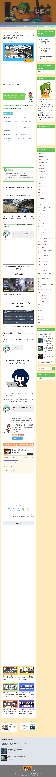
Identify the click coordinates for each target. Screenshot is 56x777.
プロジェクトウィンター (45, 261)
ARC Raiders (42, 162)
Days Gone (42, 177)
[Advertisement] (18, 73)
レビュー (41, 292)
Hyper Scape (42, 186)
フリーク (8, 467)
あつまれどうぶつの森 (45, 208)
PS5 (40, 189)
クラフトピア (42, 223)
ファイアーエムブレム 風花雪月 (46, 251)
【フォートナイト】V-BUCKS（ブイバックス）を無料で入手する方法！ (22, 26)
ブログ (40, 258)
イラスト (41, 217)
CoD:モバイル (26, 514)
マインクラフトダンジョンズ (45, 274)
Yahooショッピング (17, 438)
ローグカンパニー (43, 298)
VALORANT (42, 198)
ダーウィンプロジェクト (45, 241)
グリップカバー (11, 470)
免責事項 (41, 23)
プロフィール (42, 264)
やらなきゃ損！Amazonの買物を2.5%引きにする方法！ (46, 42)
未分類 (40, 310)
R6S (40, 195)
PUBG (40, 192)
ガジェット (26, 23)
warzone (41, 202)
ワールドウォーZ (43, 301)
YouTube (41, 205)
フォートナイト (43, 255)
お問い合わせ (34, 23)
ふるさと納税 (42, 211)
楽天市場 (21, 435)
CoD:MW (41, 171)
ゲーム (19, 23)
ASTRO (41, 165)
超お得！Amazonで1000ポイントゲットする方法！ (46, 50)
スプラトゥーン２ (43, 232)
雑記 (40, 323)
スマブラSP (42, 235)
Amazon (15, 435)
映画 (40, 307)
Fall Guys (41, 183)
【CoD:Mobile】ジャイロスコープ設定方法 (16, 175)
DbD (40, 180)
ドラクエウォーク (43, 247)
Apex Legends (43, 159)
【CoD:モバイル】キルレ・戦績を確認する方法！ (18, 134)
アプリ (19, 516)
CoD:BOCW (42, 168)
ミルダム (41, 281)
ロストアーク (42, 295)
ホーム (14, 23)
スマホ (24, 516)
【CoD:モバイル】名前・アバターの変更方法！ (17, 117)
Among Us (41, 156)
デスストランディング (44, 244)
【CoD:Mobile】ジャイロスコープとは (15, 173)
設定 (33, 516)
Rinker (17, 431)
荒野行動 (41, 320)
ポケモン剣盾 (42, 270)
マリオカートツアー (44, 278)
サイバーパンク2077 (44, 229)
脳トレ (40, 316)
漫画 (40, 314)
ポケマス (41, 267)
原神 (40, 304)
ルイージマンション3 (44, 289)
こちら (40, 115)
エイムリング (10, 463)
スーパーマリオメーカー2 (45, 238)
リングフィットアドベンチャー (45, 285)
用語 (29, 516)
